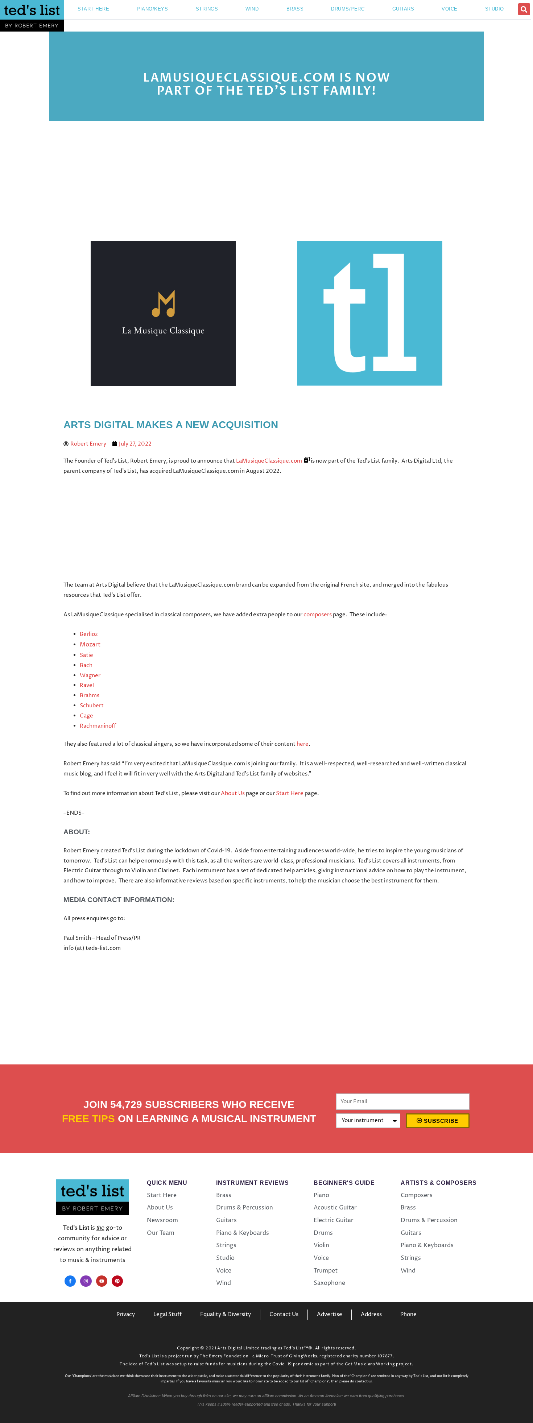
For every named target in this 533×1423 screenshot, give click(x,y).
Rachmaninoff (98, 726)
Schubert (92, 706)
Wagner (90, 675)
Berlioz (89, 634)
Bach (86, 665)
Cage (86, 716)
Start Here (289, 793)
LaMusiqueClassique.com (269, 461)
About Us (233, 793)
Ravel (87, 685)
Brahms (89, 695)
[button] (524, 9)
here (303, 744)
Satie (86, 655)
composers (317, 615)
